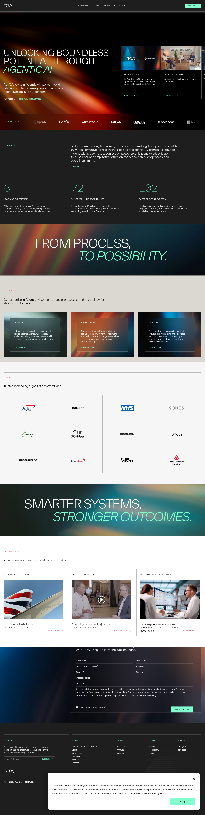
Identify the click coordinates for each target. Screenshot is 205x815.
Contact (75, 763)
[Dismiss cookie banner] (194, 779)
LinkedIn (182, 750)
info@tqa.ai (183, 747)
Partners (121, 750)
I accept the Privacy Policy (92, 707)
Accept (182, 801)
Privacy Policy (158, 793)
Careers (75, 760)
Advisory (151, 747)
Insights (123, 5)
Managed (151, 753)
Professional (153, 750)
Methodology (109, 5)
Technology (122, 747)
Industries (122, 753)
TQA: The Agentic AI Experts (85, 747)
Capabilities (84, 5)
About (97, 5)
